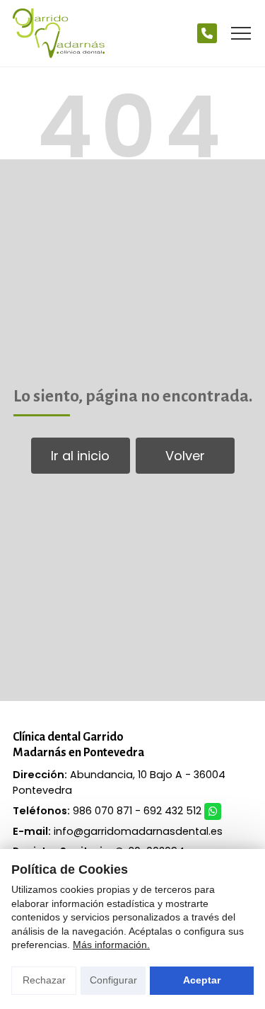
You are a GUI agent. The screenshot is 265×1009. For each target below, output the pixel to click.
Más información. (111, 944)
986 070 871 (102, 811)
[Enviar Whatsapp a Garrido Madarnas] (212, 811)
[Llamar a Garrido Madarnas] (207, 33)
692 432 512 (172, 811)
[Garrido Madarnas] (59, 33)
